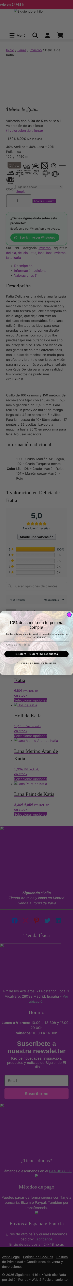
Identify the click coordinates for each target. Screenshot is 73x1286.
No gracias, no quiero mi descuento (36, 663)
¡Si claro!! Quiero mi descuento (36, 654)
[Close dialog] (69, 614)
